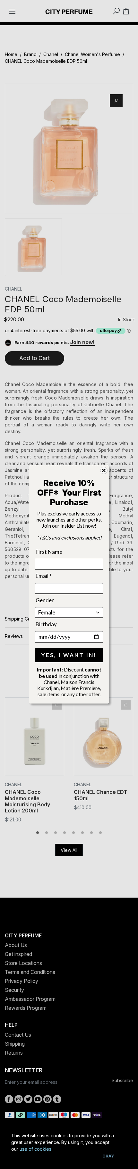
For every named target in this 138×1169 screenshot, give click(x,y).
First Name (49, 551)
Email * (44, 575)
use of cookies (35, 1149)
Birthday (46, 624)
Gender (45, 600)
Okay (108, 1156)
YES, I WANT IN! (69, 655)
